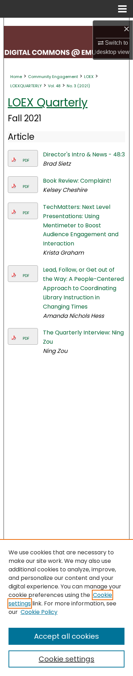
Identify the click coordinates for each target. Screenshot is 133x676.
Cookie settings (66, 659)
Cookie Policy (39, 612)
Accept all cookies (66, 636)
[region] (66, 607)
